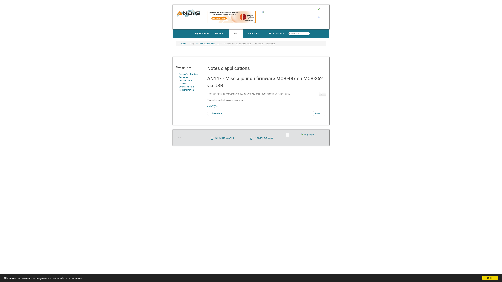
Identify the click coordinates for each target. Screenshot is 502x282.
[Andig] (188, 13)
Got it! (490, 278)
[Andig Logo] (311, 134)
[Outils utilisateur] (322, 94)
